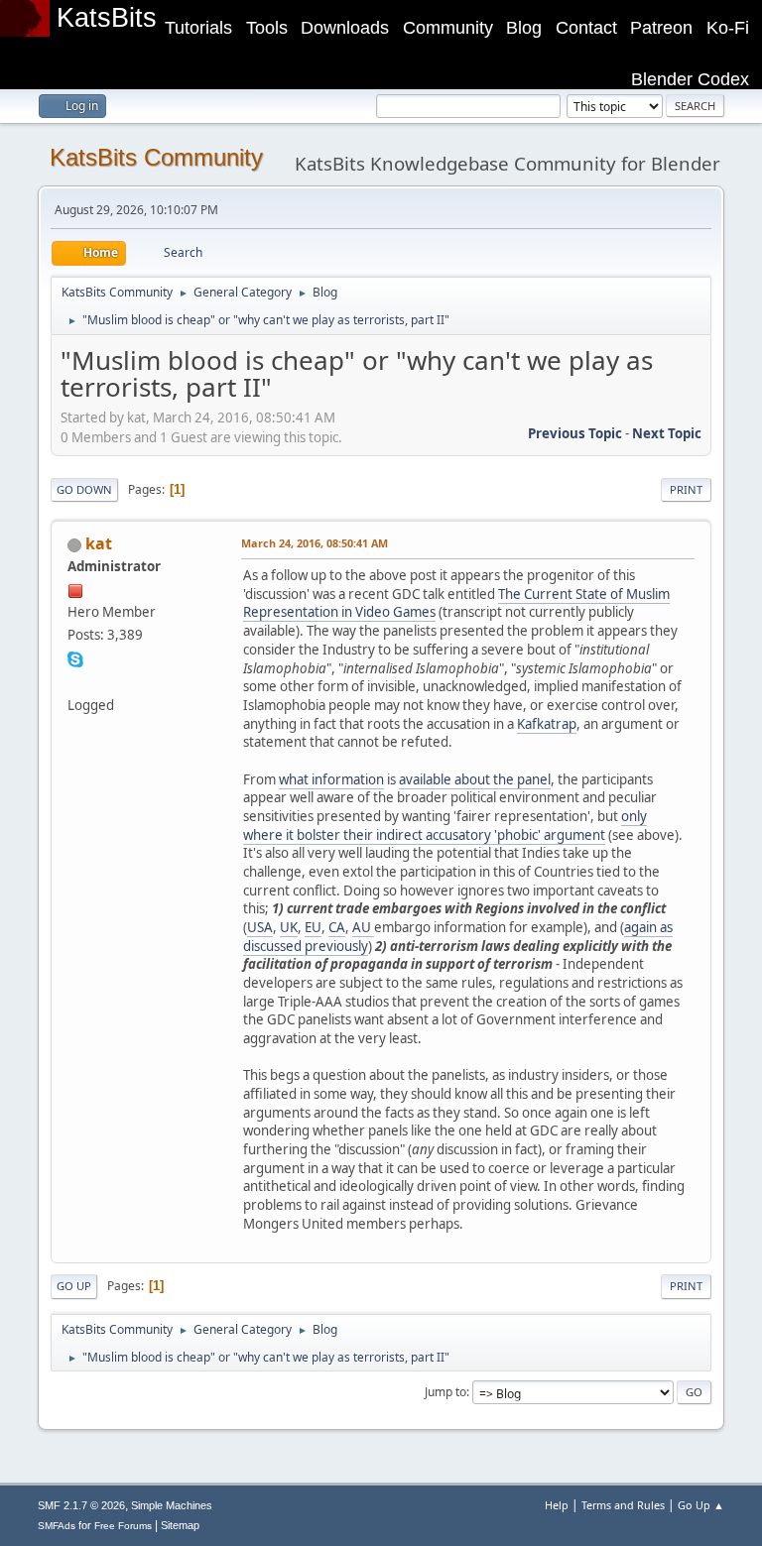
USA (260, 927)
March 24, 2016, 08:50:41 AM (314, 542)
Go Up (74, 1285)
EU (313, 927)
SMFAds (56, 1525)
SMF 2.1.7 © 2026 (81, 1505)
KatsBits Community (156, 157)
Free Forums (123, 1525)
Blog (524, 28)
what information (331, 779)
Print (686, 489)
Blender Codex (690, 79)
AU (363, 927)
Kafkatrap (546, 724)
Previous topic (575, 433)
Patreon (661, 28)
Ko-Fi (727, 28)
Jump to (445, 1391)
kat (98, 543)
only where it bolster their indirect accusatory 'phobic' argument (445, 825)
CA (336, 927)
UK (289, 927)
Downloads (345, 28)
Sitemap (180, 1525)
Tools (267, 28)
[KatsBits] (75, 680)
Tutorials (198, 28)
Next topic (666, 433)
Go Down (84, 489)
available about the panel (475, 779)
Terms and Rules (623, 1504)
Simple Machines (171, 1505)
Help (557, 1504)
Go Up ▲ (701, 1504)
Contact (586, 28)
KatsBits (107, 18)
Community (448, 28)
